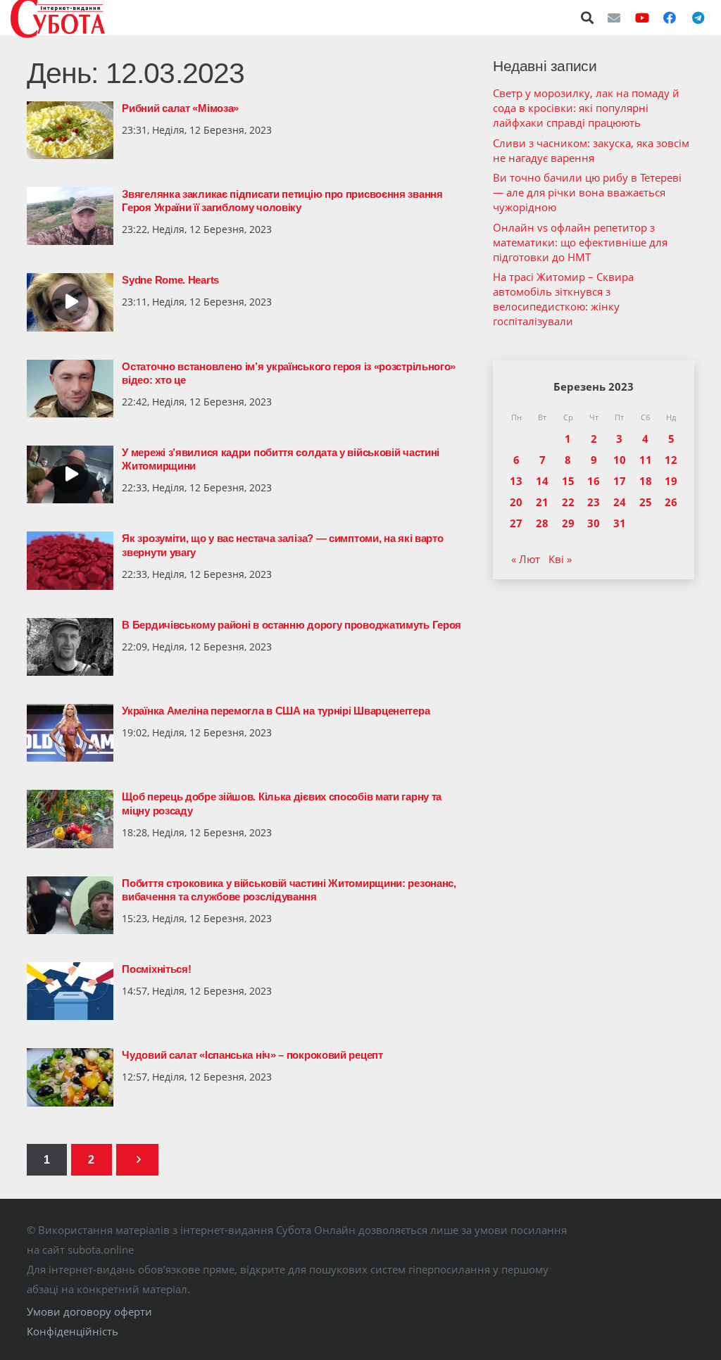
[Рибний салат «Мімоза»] (70, 130)
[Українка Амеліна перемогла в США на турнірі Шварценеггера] (70, 733)
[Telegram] (697, 17)
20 (516, 502)
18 (645, 481)
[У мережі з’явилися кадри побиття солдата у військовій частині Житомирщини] (70, 474)
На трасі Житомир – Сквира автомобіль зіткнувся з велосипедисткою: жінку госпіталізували (563, 299)
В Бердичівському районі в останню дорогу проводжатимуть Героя (291, 625)
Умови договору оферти (89, 1311)
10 (619, 460)
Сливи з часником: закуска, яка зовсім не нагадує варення (591, 150)
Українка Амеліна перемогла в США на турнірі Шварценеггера (276, 711)
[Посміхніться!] (70, 991)
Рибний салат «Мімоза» (180, 108)
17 (619, 481)
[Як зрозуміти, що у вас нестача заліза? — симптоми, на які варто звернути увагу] (70, 560)
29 (568, 523)
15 (568, 481)
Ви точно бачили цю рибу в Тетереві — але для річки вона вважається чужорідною (587, 192)
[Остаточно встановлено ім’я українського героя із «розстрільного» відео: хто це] (70, 388)
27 (516, 523)
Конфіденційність (72, 1331)
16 (593, 481)
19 (671, 481)
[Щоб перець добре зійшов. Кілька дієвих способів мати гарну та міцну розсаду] (70, 819)
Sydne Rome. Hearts (170, 280)
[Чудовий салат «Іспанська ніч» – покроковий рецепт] (70, 1077)
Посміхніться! (156, 969)
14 (542, 481)
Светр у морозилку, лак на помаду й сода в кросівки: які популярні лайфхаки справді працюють (586, 108)
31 (619, 523)
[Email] (614, 17)
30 (593, 523)
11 (645, 460)
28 (542, 523)
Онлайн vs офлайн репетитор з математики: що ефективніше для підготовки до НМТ (580, 242)
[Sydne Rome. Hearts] (70, 302)
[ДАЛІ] (137, 1160)
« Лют (525, 559)
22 (568, 502)
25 (645, 502)
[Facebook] (669, 17)
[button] (588, 17)
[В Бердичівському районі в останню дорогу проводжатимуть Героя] (70, 647)
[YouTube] (642, 17)
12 (671, 460)
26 (671, 502)
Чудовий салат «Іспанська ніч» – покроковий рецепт (252, 1055)
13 (516, 481)
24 (619, 502)
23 (593, 502)
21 (542, 502)
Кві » (560, 559)
